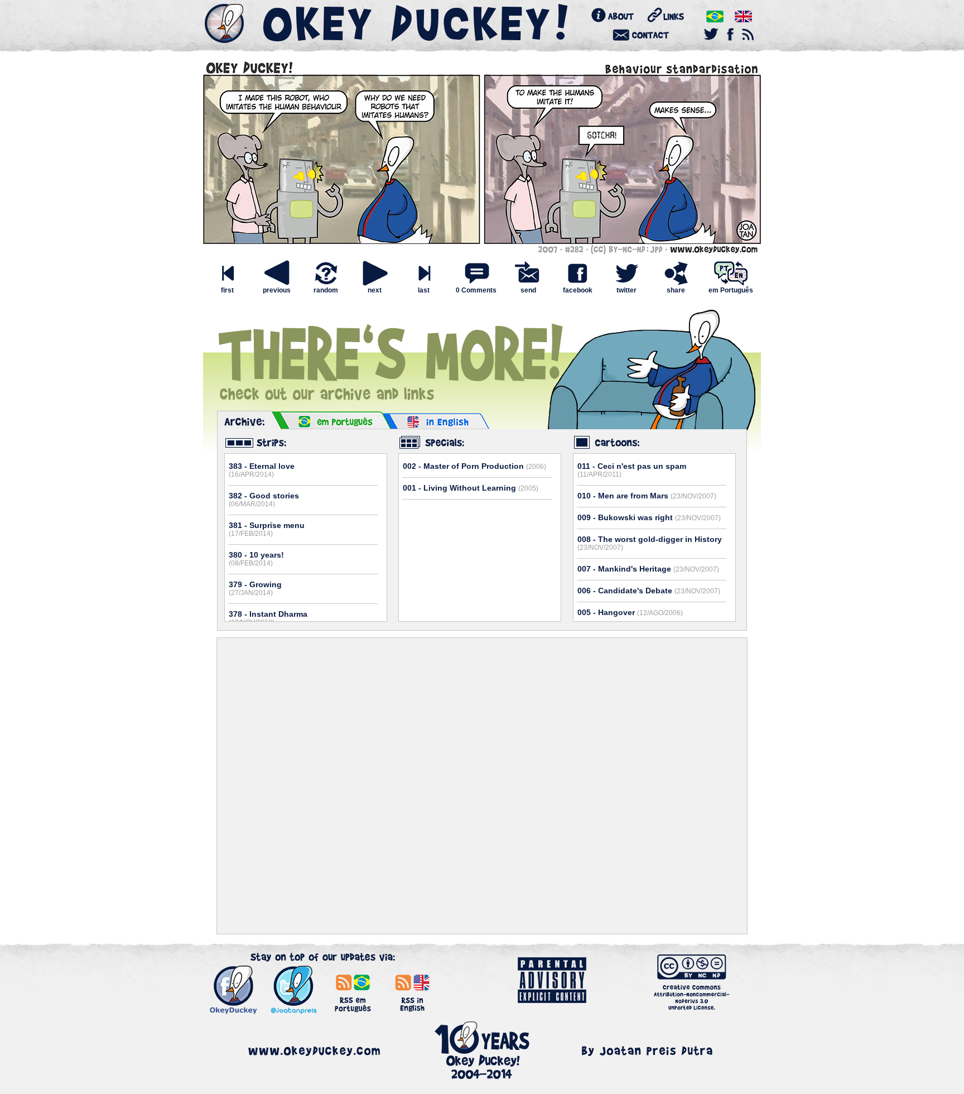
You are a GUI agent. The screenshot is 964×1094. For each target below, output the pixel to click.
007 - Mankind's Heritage (648, 568)
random (326, 290)
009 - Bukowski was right (649, 517)
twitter (626, 290)
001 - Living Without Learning (470, 487)
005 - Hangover (630, 612)
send (528, 290)
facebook (577, 290)
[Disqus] (482, 785)
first (227, 290)
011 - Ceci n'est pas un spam (631, 470)
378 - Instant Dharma (268, 618)
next (374, 290)
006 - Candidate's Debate (648, 590)
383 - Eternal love (262, 470)
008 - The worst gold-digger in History (649, 543)
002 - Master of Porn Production (474, 466)
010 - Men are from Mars (646, 495)
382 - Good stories (264, 499)
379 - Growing (255, 588)
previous (277, 290)
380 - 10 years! (256, 558)
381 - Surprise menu (267, 529)
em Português (730, 290)
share (676, 290)
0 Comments (476, 290)
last (423, 290)
